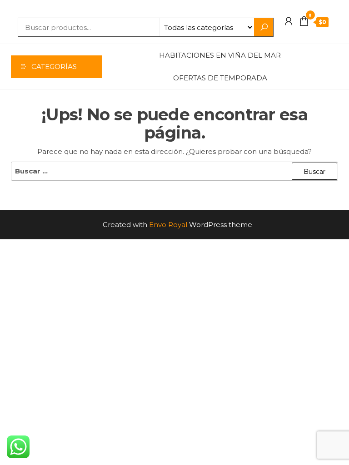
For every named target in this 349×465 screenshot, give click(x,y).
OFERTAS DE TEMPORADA (220, 78)
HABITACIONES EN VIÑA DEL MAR (220, 55)
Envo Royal (168, 224)
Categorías (54, 66)
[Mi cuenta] (288, 21)
